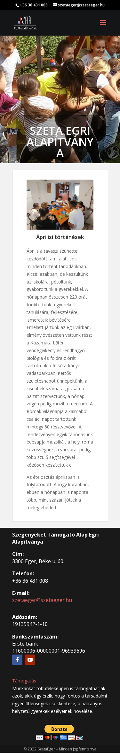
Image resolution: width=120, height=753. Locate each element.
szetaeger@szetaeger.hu (42, 600)
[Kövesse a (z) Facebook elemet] (17, 660)
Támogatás (24, 681)
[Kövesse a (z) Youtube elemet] (30, 660)
